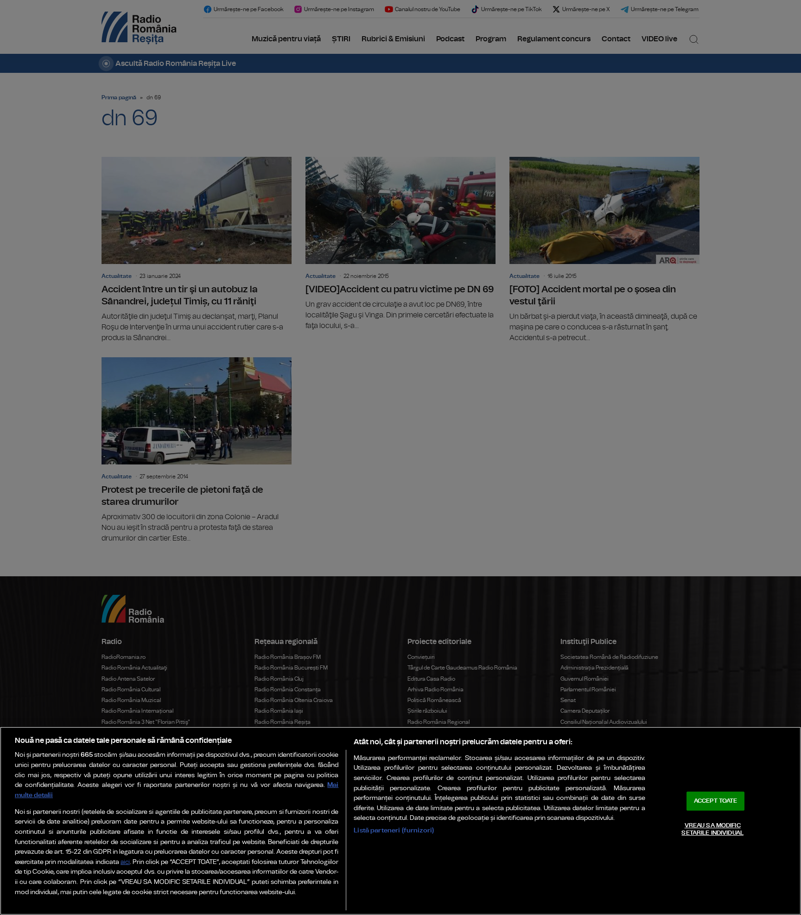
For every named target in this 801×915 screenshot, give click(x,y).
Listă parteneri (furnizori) (394, 830)
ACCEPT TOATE (715, 801)
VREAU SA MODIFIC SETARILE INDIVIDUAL (712, 829)
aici (125, 862)
